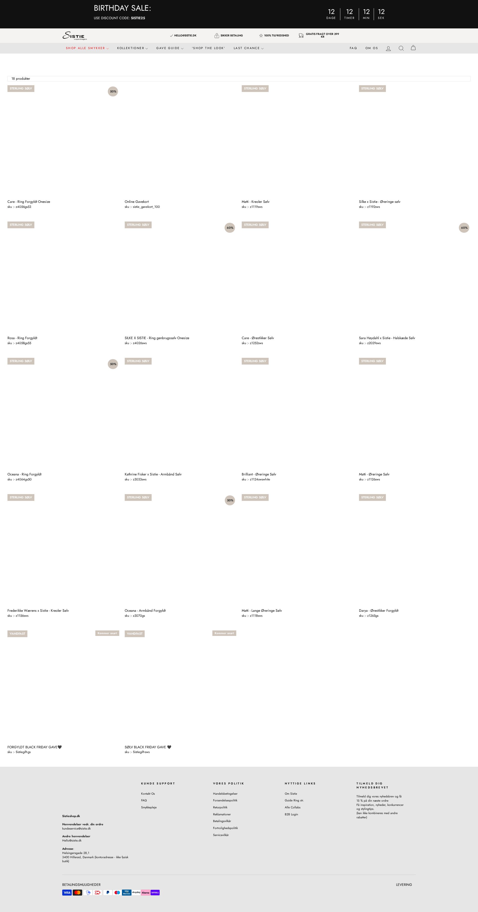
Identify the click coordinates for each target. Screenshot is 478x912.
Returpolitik (220, 807)
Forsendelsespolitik (225, 800)
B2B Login (291, 814)
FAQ (353, 48)
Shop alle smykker (86, 48)
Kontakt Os (148, 793)
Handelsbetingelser (225, 793)
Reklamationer (222, 814)
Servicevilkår (221, 835)
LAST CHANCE (248, 48)
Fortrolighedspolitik (225, 828)
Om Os (371, 48)
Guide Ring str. (294, 800)
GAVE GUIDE (168, 48)
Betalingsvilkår (222, 821)
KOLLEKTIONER (131, 48)
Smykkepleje (149, 807)
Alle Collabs (292, 807)
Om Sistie (291, 793)
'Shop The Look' (208, 48)
